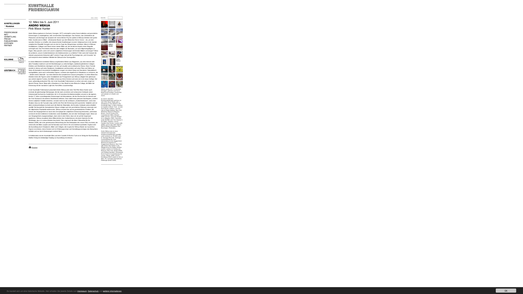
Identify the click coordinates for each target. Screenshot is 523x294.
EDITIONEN (8, 43)
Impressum (82, 291)
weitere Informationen (112, 291)
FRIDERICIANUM (10, 32)
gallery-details (111, 45)
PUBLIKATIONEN (10, 41)
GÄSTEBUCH (9, 70)
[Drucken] (30, 147)
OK (506, 290)
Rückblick (10, 26)
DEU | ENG (94, 18)
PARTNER (8, 46)
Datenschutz (93, 291)
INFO (6, 35)
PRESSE (7, 39)
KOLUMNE (8, 60)
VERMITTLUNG (10, 37)
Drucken (34, 147)
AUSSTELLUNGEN (12, 23)
